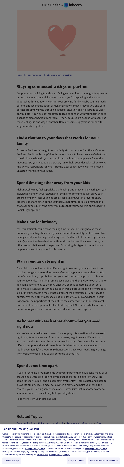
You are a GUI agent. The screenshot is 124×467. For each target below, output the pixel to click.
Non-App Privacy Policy (35, 448)
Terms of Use (42, 454)
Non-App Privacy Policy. (59, 454)
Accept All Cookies (76, 460)
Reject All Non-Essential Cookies (104, 460)
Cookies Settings (12, 460)
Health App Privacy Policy (96, 448)
